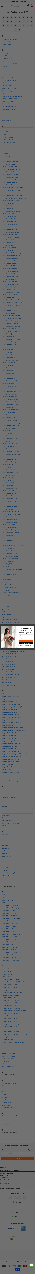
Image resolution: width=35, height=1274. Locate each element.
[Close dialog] (33, 627)
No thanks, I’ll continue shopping (25, 643)
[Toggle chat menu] (31, 1265)
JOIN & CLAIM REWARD (26, 640)
